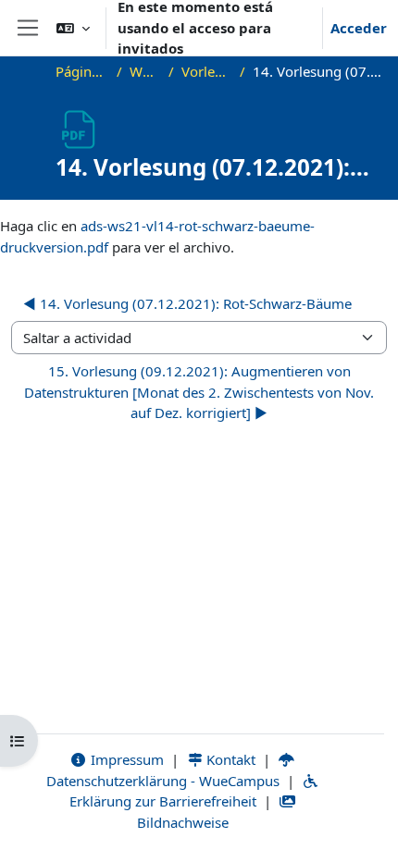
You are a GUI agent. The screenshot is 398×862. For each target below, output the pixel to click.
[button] (73, 27)
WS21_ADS (145, 71)
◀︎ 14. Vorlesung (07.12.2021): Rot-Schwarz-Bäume (187, 303)
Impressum (125, 759)
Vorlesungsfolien (206, 71)
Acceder (358, 27)
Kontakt (229, 759)
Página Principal (83, 71)
